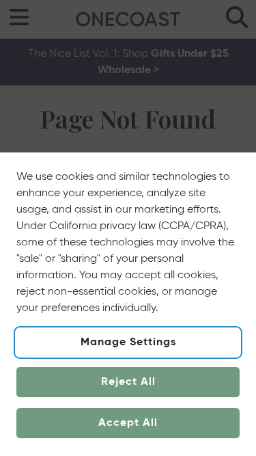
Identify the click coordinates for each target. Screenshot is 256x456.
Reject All (128, 382)
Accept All (128, 423)
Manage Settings (128, 342)
